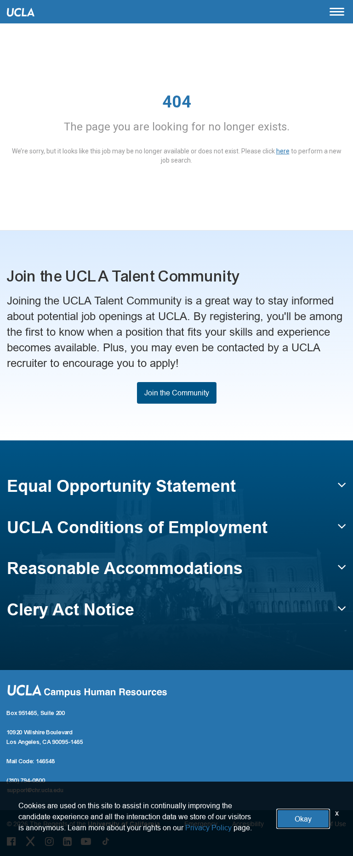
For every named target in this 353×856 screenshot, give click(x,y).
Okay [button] (303, 819)
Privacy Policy (208, 827)
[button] (176, 490)
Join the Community (176, 393)
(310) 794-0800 (26, 780)
